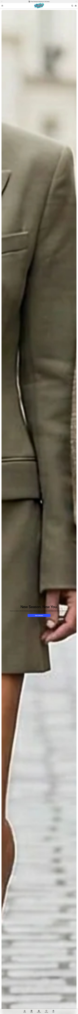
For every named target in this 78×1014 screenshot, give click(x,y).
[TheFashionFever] (39, 5)
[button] (2, 1)
